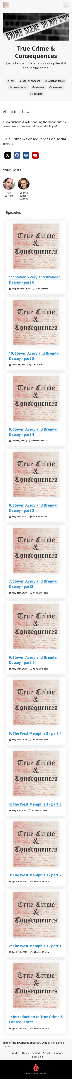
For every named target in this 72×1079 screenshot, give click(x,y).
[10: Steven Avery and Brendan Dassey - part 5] (36, 322)
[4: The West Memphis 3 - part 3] (36, 773)
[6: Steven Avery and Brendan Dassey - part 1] (36, 626)
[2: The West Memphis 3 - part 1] (36, 914)
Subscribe (37, 1056)
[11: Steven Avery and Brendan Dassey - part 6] (36, 246)
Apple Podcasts (31, 81)
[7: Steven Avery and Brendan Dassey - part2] (36, 550)
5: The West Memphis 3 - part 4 (35, 733)
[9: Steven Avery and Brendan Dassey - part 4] (36, 398)
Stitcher (57, 87)
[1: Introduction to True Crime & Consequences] (36, 985)
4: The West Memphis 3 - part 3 (35, 804)
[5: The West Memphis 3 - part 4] (36, 702)
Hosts (25, 1053)
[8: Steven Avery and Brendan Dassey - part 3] (36, 474)
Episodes (14, 1053)
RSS (12, 81)
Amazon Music (56, 81)
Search (47, 1053)
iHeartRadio (20, 87)
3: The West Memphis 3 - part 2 (35, 875)
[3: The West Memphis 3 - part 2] (36, 844)
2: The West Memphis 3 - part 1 (35, 946)
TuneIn (38, 94)
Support (58, 1053)
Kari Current (9, 194)
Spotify (40, 87)
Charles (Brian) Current (23, 195)
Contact (36, 1053)
